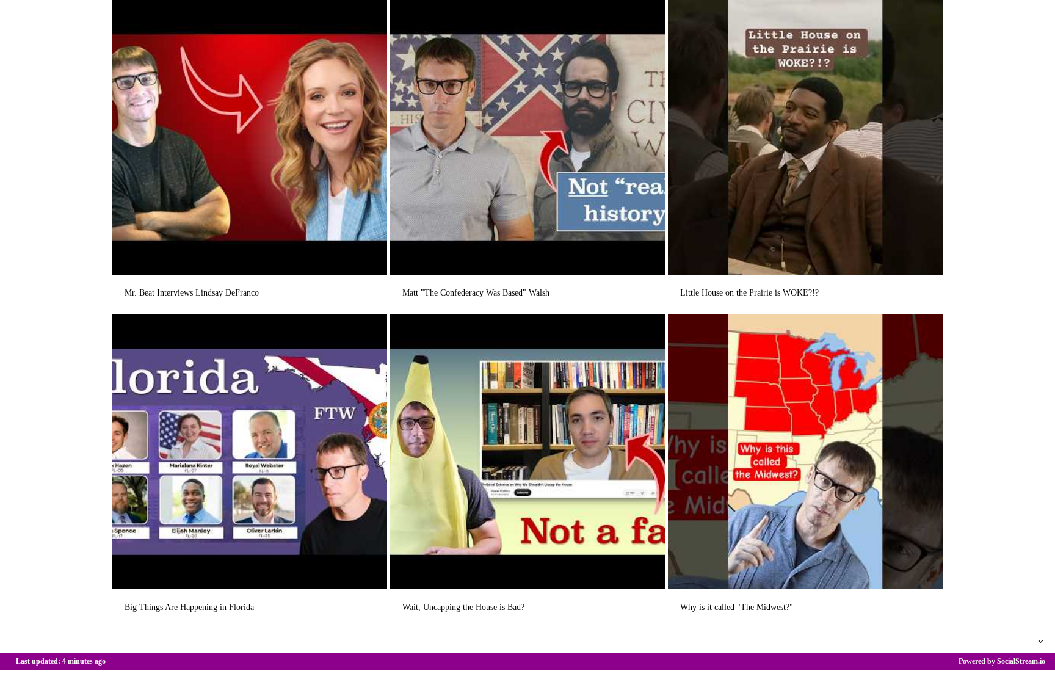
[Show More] (1040, 641)
